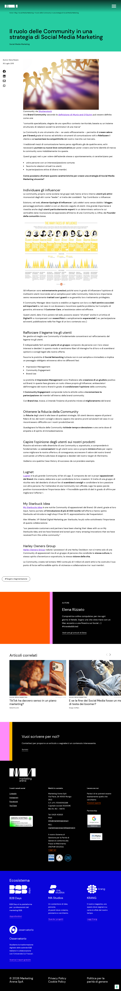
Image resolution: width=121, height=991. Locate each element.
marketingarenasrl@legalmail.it (61, 827)
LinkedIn (13, 793)
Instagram (13, 797)
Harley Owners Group (34, 549)
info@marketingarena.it (58, 820)
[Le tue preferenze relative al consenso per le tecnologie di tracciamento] (117, 987)
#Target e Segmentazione (16, 579)
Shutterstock (45, 111)
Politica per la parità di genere (97, 979)
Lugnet (26, 475)
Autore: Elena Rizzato (11, 60)
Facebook (13, 801)
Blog (16, 13)
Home (11, 13)
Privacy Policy (57, 978)
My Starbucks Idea (32, 507)
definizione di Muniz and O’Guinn (75, 114)
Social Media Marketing (26, 13)
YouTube (13, 805)
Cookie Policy (57, 981)
